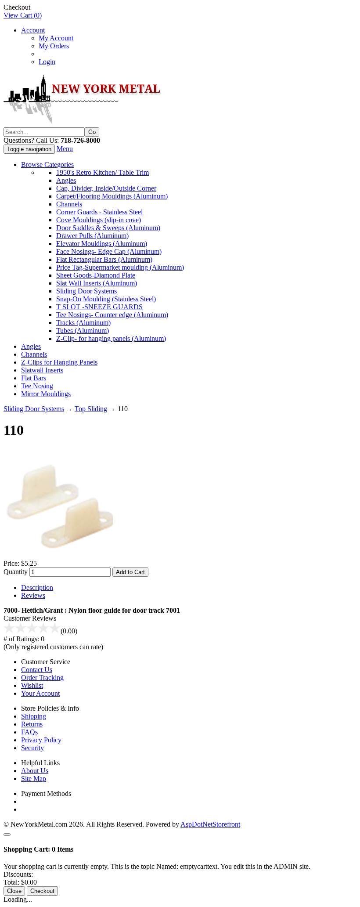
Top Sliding (91, 408)
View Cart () (23, 15)
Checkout (42, 891)
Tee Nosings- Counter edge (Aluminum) (112, 314)
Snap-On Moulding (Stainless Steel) (106, 299)
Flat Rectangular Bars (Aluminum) (104, 259)
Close (14, 891)
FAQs (29, 732)
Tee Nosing (37, 386)
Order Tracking (42, 677)
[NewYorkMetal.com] (84, 123)
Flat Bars (33, 378)
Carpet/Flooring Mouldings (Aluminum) (112, 196)
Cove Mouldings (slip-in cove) (98, 220)
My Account (56, 38)
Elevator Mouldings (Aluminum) (101, 243)
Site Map (33, 778)
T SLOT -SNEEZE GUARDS (99, 307)
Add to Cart (130, 572)
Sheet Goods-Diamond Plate (95, 275)
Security (32, 748)
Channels (69, 204)
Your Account (40, 693)
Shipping (33, 716)
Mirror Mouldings (46, 393)
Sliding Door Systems (86, 291)
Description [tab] (37, 587)
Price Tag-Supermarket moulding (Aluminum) (120, 267)
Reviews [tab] (33, 595)
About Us (34, 770)
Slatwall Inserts (42, 370)
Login (47, 61)
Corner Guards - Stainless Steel (99, 212)
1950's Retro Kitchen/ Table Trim (102, 172)
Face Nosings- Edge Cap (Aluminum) (109, 251)
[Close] (7, 834)
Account (33, 30)
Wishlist (32, 685)
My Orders (54, 46)
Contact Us (36, 669)
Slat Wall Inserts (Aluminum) (96, 283)
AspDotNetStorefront (210, 824)
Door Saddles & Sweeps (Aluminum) (108, 227)
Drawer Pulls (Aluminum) (92, 235)
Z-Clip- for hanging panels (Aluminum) (111, 338)
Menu (65, 148)
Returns (32, 724)
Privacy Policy (41, 740)
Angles (66, 180)
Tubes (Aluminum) (82, 330)
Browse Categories (47, 164)
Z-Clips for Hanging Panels (59, 362)
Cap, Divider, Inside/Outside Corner (106, 188)
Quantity (16, 571)
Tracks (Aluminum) (83, 322)
